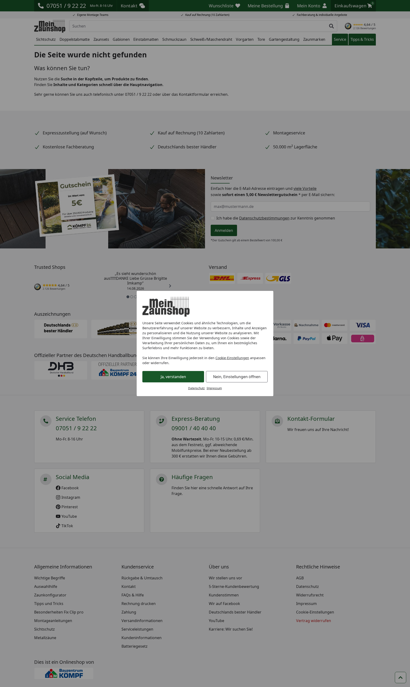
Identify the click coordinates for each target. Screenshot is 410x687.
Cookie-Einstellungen (232, 358)
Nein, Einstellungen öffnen (237, 376)
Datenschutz (196, 388)
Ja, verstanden (173, 376)
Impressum (214, 388)
